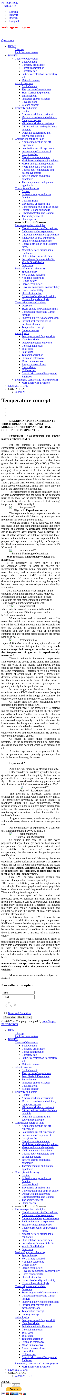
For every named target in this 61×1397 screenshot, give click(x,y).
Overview (27, 1289)
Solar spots (27, 1332)
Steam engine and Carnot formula (40, 1292)
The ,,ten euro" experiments (36, 1073)
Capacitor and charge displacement (40, 1218)
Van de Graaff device (33, 1246)
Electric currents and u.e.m (36, 1141)
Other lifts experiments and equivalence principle (36, 1118)
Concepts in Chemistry (27, 1172)
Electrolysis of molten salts (36, 1187)
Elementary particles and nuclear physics (36, 1363)
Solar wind (27, 1335)
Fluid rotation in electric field (37, 1240)
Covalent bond (29, 1085)
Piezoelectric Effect (32, 1267)
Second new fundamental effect (38, 1243)
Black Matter (29, 1351)
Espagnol (13, 21)
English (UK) (9, 5)
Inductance (27, 1249)
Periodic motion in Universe (37, 1326)
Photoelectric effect (32, 1277)
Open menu (7, 40)
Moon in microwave (32, 1344)
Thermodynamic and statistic (30, 1286)
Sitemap (19, 1033)
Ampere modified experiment (37, 1098)
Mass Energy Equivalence (36, 1366)
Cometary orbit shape (33, 1048)
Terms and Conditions (19, 1013)
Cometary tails (29, 1054)
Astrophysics (22, 1317)
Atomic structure (24, 1067)
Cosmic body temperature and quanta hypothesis (38, 1155)
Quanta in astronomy (33, 1341)
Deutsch (13, 17)
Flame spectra (29, 1202)
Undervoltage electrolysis (35, 1283)
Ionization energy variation (36, 1082)
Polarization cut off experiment (38, 1131)
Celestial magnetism (32, 1329)
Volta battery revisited (33, 1258)
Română (13, 11)
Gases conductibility (32, 1273)
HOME (12, 1030)
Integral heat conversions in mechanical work (36, 1306)
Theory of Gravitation (26, 1042)
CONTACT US (23, 1375)
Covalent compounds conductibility (41, 1270)
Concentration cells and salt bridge (40, 1190)
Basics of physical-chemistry (30, 1252)
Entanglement (29, 1079)
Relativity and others (26, 1091)
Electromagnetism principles (30, 1209)
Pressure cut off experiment (36, 1135)
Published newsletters (26, 1036)
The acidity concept (32, 1199)
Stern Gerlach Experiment (35, 1076)
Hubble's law (29, 1354)
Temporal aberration (32, 1338)
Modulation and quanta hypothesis (40, 1144)
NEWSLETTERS (18, 1369)
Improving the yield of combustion (40, 1301)
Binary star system (31, 1104)
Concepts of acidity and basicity (39, 1280)
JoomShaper (49, 1021)
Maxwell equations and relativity (39, 1101)
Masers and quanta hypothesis (38, 1147)
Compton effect (30, 1138)
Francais (13, 14)
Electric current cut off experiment (40, 1212)
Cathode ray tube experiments (38, 1215)
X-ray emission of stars (34, 1348)
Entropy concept (30, 1314)
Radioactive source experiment (38, 1221)
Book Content (29, 1045)
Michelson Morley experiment (38, 1107)
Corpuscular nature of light (29, 1122)
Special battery (29, 1255)
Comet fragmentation (33, 1051)
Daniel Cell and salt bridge (36, 1193)
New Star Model (30, 1323)
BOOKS (13, 1039)
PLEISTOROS (9, 2)
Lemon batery (29, 1264)
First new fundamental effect (37, 1224)
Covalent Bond (30, 1184)
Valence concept (30, 1088)
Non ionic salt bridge (33, 1261)
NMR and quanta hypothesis (37, 1150)
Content (26, 1094)
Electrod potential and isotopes (38, 1196)
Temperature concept (33, 1311)
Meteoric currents (31, 1064)
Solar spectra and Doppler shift (38, 1320)
